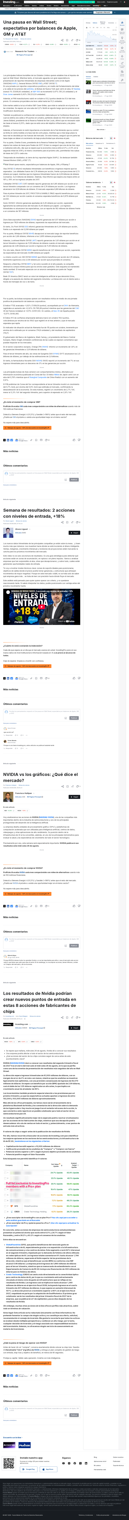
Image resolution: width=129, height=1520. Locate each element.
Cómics (91, 8)
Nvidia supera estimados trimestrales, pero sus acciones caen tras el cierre (104, 82)
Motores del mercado (94, 138)
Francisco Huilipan (23, 793)
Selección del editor (26, 8)
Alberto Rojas (12, 955)
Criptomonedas (77, 8)
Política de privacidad (102, 1515)
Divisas (88, 23)
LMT (34, 240)
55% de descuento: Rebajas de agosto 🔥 (82, 2)
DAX (66, 305)
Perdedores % (110, 143)
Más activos (89, 143)
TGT (11, 272)
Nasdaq (77, 89)
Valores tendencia (93, 182)
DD (26, 227)
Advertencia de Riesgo (119, 1515)
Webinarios (97, 8)
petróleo (30, 89)
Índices (95, 23)
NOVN (39, 361)
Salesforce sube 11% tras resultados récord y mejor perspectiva (103, 111)
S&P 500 (36, 92)
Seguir (75, 533)
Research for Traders (24, 51)
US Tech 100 (89, 55)
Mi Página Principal (23, 55)
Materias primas (67, 8)
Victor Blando (12, 740)
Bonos (85, 8)
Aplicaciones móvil (100, 1461)
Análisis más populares (11, 8)
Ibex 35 (56, 311)
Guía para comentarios (10, 485)
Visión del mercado (39, 8)
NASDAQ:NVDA (17, 1063)
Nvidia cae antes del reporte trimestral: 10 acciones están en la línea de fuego (104, 102)
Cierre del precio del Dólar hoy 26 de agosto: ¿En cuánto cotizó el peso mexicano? (104, 92)
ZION (33, 220)
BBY (29, 264)
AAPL (14, 83)
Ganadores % (100, 143)
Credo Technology (14, 1274)
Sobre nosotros (118, 1457)
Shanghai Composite (38, 377)
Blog (95, 1457)
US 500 (88, 52)
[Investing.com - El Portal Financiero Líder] (11, 2)
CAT (20, 184)
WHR (31, 234)
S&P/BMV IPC (90, 45)
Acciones (111, 23)
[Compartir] (62, 40)
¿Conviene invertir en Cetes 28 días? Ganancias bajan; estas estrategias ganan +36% (104, 121)
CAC (77, 308)
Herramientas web (100, 1469)
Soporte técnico (118, 1465)
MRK (29, 250)
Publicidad (116, 1461)
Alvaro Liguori (21, 529)
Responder (9, 735)
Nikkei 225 (89, 62)
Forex (59, 8)
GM (39, 83)
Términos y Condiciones (86, 1515)
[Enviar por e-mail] (41, 440)
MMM (33, 257)
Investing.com (21, 1024)
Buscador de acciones (83, 5)
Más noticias (100, 129)
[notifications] (121, 2)
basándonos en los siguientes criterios (32, 1141)
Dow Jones (8, 94)
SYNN (55, 354)
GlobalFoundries (13, 1245)
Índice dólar (89, 65)
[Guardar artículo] (67, 40)
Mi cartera (97, 1465)
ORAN (44, 347)
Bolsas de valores (51, 8)
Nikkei (56, 375)
